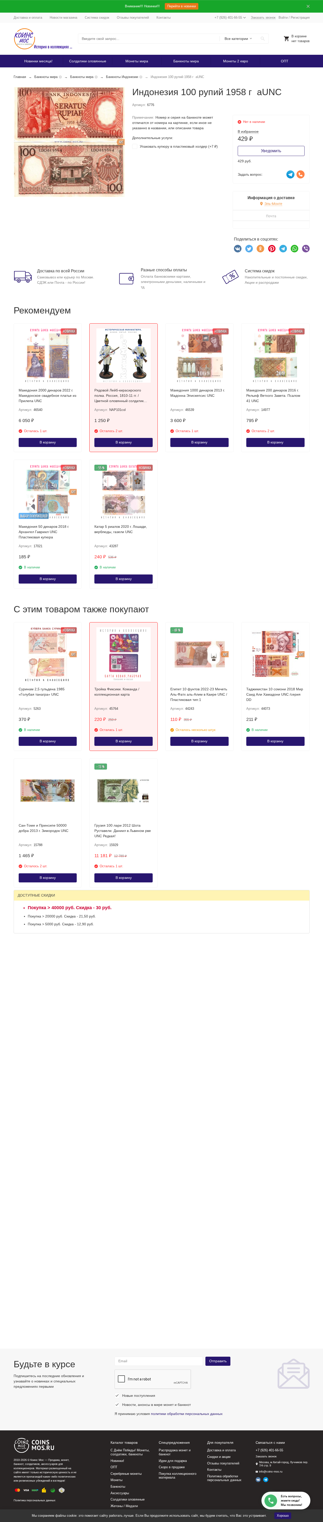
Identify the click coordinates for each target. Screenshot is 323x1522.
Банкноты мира (186, 61)
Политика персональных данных (35, 1500)
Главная (20, 77)
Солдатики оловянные (87, 61)
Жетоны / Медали (124, 1506)
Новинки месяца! (38, 61)
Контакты (163, 17)
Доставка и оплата (28, 17)
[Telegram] (283, 248)
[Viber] (306, 248)
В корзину (48, 442)
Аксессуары (120, 1493)
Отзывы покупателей (133, 17)
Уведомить (271, 151)
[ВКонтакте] (237, 248)
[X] (249, 248)
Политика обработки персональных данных (224, 1478)
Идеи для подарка (173, 1461)
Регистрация (300, 17)
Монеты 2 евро (235, 61)
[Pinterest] (272, 248)
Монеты (116, 1480)
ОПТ (284, 61)
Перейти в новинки (181, 6)
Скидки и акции (218, 1457)
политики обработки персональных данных (187, 1414)
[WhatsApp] (294, 248)
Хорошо (283, 1515)
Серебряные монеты (126, 1474)
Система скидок (97, 17)
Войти (283, 17)
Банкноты (118, 1486)
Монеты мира (136, 61)
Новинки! (117, 1461)
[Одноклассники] (260, 248)
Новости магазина (63, 17)
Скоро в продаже (172, 1467)
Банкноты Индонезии (122, 77)
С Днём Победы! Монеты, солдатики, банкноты (130, 1452)
